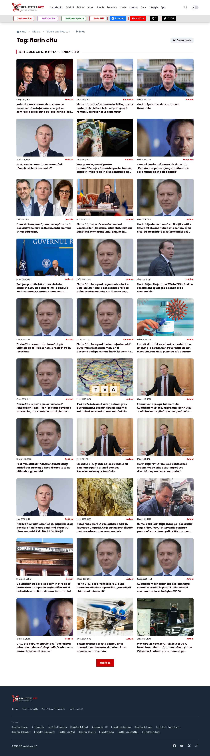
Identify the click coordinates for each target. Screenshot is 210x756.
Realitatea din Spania (151, 732)
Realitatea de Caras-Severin (168, 727)
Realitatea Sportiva (20, 727)
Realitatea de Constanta (44, 732)
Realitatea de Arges (87, 732)
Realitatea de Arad (67, 732)
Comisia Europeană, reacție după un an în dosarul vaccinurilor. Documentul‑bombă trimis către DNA (43, 228)
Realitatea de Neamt (79, 727)
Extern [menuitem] (143, 7)
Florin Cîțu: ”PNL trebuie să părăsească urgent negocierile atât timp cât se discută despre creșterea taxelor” (162, 467)
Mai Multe (105, 662)
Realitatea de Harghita (21, 732)
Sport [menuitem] (163, 7)
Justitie (69, 219)
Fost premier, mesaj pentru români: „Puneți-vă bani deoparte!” (39, 166)
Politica (69, 99)
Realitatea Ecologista (57, 727)
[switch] (195, 7)
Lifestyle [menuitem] (153, 7)
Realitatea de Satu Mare (128, 732)
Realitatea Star (38, 727)
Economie (128, 99)
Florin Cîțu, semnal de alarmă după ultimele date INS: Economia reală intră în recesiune (43, 347)
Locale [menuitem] (123, 7)
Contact (15, 709)
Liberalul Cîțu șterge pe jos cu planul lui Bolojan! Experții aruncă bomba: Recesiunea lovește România (102, 467)
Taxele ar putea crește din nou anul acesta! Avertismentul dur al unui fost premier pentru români (102, 647)
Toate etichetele (184, 40)
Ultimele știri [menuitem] (56, 7)
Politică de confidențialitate (53, 709)
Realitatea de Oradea (144, 727)
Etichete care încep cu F (58, 31)
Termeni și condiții (30, 709)
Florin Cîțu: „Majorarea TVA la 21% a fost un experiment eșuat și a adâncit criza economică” (165, 287)
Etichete (36, 31)
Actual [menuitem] (90, 7)
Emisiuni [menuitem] (69, 7)
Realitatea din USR (100, 727)
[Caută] (185, 7)
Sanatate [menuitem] (133, 7)
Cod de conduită (76, 709)
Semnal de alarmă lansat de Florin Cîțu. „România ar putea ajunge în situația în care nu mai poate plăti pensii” (163, 168)
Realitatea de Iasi (106, 732)
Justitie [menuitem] (100, 7)
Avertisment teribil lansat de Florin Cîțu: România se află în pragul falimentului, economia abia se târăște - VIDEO (163, 587)
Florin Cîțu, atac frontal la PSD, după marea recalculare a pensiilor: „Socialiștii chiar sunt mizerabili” (104, 587)
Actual (129, 219)
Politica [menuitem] (80, 7)
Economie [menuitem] (112, 7)
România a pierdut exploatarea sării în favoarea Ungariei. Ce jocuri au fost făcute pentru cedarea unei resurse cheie (105, 527)
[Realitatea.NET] (28, 7)
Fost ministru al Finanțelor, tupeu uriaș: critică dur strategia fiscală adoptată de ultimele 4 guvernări (43, 467)
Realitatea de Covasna (121, 727)
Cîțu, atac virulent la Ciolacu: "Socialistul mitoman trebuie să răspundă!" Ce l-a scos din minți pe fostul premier (44, 647)
